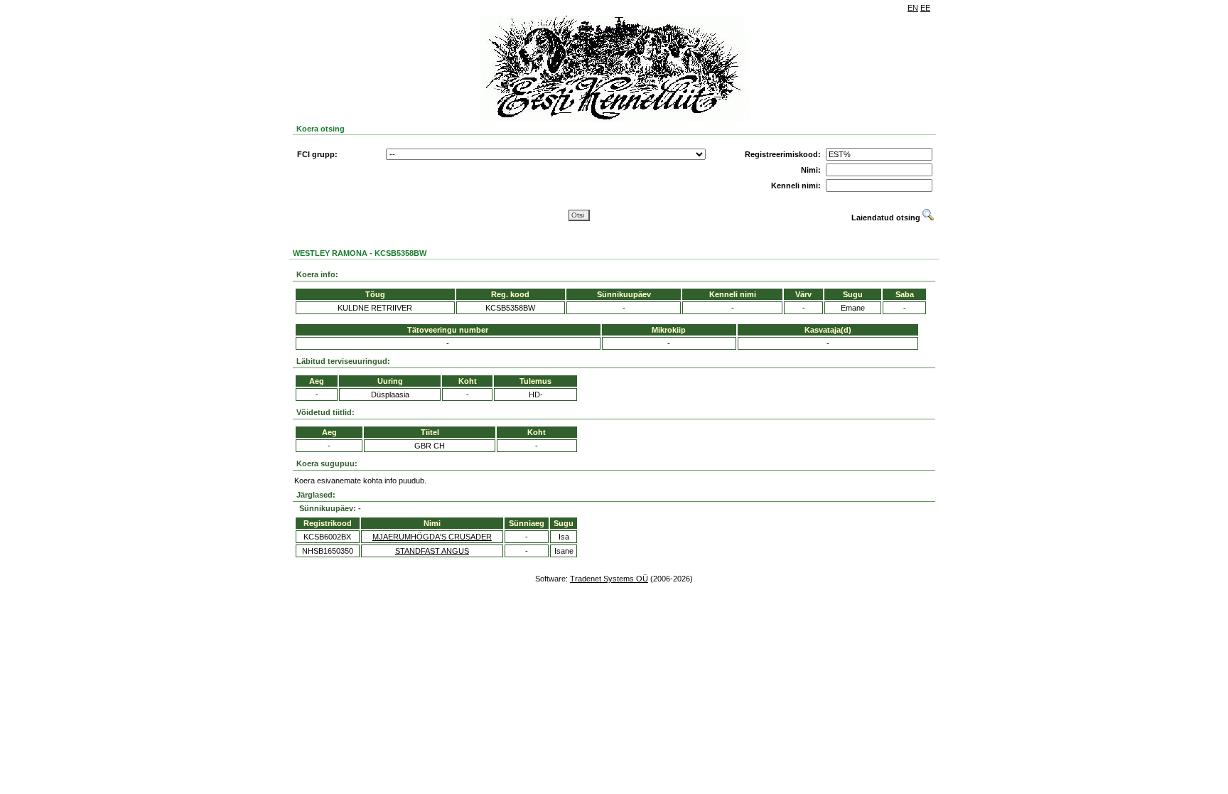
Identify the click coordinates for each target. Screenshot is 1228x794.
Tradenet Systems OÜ (609, 578)
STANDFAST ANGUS (432, 551)
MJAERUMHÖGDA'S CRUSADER (432, 536)
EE (925, 8)
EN (912, 8)
